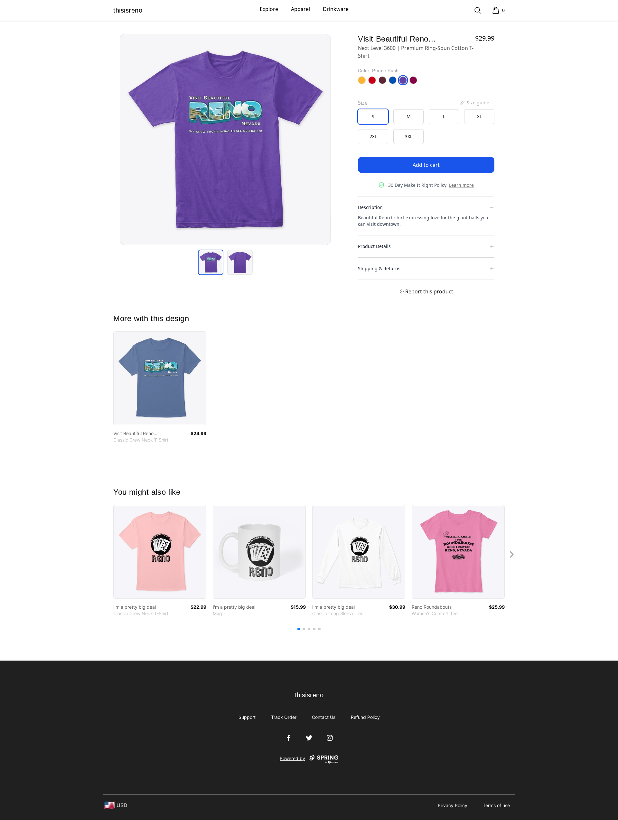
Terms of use (496, 805)
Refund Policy (365, 717)
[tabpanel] (225, 139)
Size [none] (363, 102)
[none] (474, 103)
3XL (408, 136)
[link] (160, 378)
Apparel (300, 9)
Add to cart (426, 164)
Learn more (461, 185)
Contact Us (323, 717)
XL (479, 116)
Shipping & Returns (379, 268)
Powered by (292, 758)
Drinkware (336, 9)
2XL (373, 136)
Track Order (283, 717)
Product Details (374, 246)
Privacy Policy (452, 805)
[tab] (211, 262)
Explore (269, 9)
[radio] (373, 116)
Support (247, 717)
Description (370, 207)
